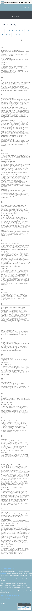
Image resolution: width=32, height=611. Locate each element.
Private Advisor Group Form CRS (9, 595)
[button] (26, 7)
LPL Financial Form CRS (7, 568)
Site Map (2, 603)
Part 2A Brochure (5, 598)
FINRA (2, 573)
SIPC (5, 573)
